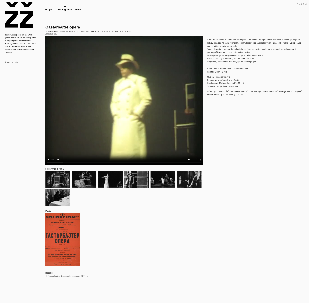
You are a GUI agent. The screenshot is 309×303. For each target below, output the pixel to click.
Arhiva (7, 62)
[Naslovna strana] (19, 15)
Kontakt (15, 62)
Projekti (49, 9)
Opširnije (8, 52)
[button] (57, 179)
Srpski (305, 4)
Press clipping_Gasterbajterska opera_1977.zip (68, 276)
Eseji (78, 9)
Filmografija (65, 9)
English (299, 4)
